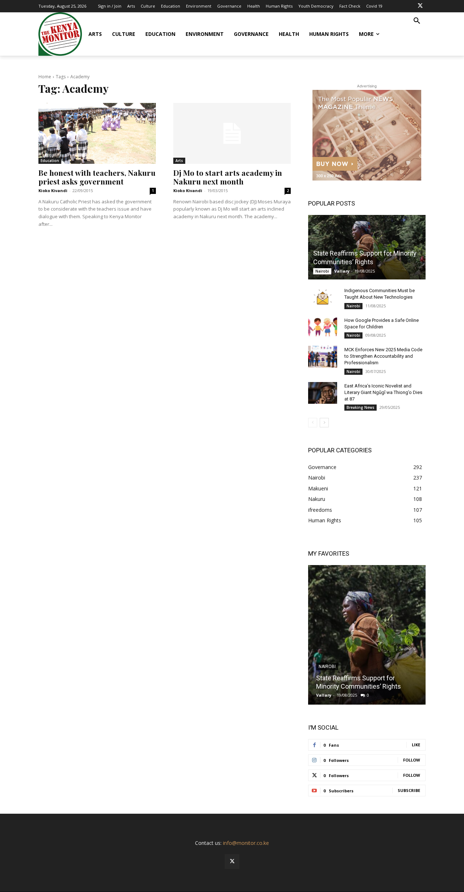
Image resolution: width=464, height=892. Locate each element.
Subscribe (409, 790)
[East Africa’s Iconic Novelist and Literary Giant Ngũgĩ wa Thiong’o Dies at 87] (322, 393)
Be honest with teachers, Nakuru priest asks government (97, 176)
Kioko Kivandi (52, 190)
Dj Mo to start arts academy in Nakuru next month (227, 176)
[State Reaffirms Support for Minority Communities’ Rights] (367, 247)
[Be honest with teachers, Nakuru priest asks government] (97, 133)
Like (416, 744)
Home (44, 77)
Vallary (341, 271)
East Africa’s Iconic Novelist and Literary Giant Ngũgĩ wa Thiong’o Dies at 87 (383, 392)
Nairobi (322, 271)
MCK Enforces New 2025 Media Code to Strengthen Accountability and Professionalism (383, 356)
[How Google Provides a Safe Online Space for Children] (322, 327)
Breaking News (360, 407)
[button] (417, 21)
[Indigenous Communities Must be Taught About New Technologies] (322, 297)
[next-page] (324, 422)
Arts (179, 160)
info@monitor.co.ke (246, 842)
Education (50, 160)
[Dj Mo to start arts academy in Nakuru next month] (232, 133)
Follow (411, 760)
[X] (420, 6)
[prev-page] (312, 422)
